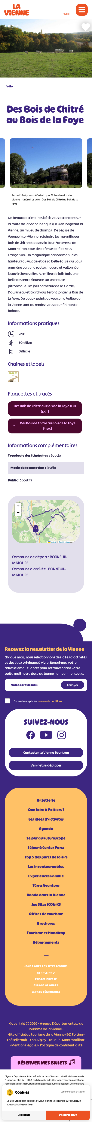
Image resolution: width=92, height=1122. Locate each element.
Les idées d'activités (46, 819)
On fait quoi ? (44, 195)
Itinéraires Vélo (31, 199)
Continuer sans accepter (73, 1091)
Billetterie (46, 800)
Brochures (46, 923)
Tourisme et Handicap (46, 933)
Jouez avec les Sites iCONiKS (46, 966)
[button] (36, 528)
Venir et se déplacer (46, 765)
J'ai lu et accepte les (37, 701)
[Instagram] (61, 736)
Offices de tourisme (46, 914)
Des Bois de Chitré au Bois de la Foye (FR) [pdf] (45, 408)
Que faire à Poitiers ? (46, 809)
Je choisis (24, 1115)
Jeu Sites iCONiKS (46, 904)
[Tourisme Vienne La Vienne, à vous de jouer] (16, 9)
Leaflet (53, 542)
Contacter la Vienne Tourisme (46, 752)
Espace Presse (46, 979)
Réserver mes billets (42, 1063)
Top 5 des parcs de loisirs (46, 857)
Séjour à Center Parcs (46, 847)
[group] (46, 163)
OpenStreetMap (64, 542)
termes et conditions (49, 701)
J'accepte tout (68, 1115)
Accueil (16, 195)
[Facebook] (30, 736)
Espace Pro (46, 973)
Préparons (28, 195)
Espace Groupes (46, 985)
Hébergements (46, 942)
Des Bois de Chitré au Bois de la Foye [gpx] (48, 426)
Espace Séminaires (46, 992)
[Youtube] (46, 736)
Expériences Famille (46, 876)
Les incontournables (46, 866)
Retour (13, 26)
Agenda (46, 828)
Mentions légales (24, 1045)
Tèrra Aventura (46, 885)
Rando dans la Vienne (46, 895)
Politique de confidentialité (61, 1045)
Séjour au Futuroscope (46, 838)
